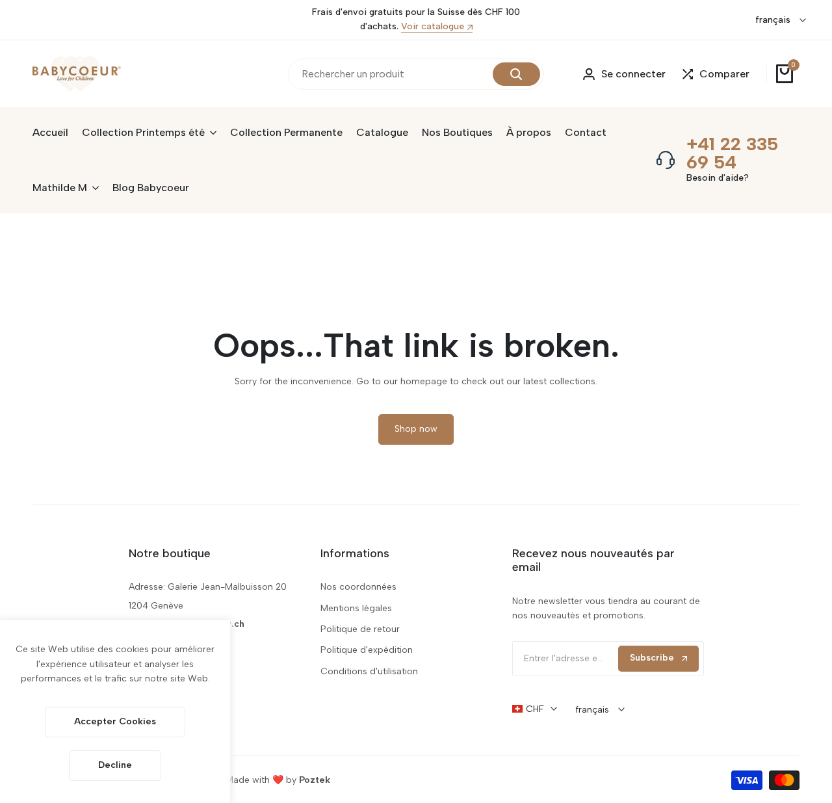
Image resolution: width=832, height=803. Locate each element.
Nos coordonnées (358, 586)
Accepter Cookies (115, 721)
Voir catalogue (432, 27)
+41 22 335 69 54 (732, 153)
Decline (115, 764)
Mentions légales (356, 608)
